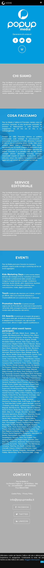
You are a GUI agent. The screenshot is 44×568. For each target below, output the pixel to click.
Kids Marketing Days (12, 274)
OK (42, 562)
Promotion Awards (11, 303)
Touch (5, 293)
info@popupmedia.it (22, 499)
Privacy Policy (28, 493)
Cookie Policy (16, 493)
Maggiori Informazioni (32, 560)
